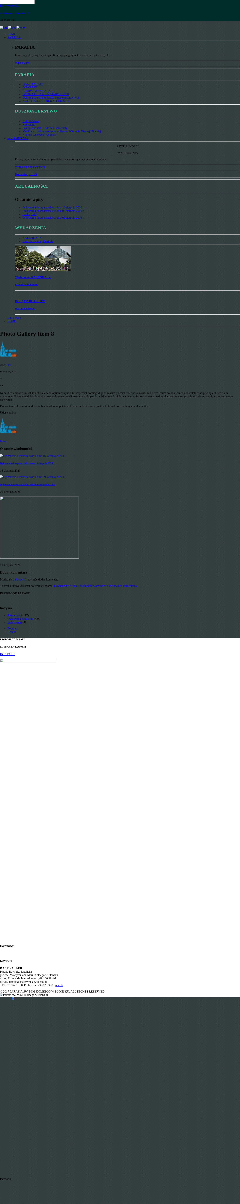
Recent (12, 631)
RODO (12, 321)
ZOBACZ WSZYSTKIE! (30, 167)
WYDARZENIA (18, 138)
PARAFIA (14, 37)
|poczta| (59, 985)
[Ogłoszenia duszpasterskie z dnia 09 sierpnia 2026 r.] (32, 477)
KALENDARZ (31, 237)
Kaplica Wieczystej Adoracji (39, 134)
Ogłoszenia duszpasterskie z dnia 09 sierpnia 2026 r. (53, 210)
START (12, 33)
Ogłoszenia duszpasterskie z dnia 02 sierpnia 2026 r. (53, 217)
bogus (8, 365)
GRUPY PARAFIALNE (37, 90)
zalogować (19, 579)
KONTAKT (7, 654)
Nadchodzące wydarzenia (37, 241)
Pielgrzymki (15, 622)
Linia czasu (14, 317)
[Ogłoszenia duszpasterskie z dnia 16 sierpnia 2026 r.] (32, 455)
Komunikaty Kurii (26, 174)
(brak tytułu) (29, 214)
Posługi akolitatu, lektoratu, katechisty (44, 128)
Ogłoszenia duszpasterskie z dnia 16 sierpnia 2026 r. (53, 207)
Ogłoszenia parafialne (20, 618)
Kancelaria (28, 124)
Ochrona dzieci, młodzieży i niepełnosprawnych (51, 97)
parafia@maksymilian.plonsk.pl (14, 13)
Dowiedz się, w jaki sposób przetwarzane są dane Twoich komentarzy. (96, 585)
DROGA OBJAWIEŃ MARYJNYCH (45, 94)
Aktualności (15, 615)
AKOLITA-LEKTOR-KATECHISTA (45, 101)
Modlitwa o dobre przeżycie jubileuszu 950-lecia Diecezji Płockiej (61, 131)
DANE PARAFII (33, 84)
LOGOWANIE (9, 5)
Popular (12, 628)
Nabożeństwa (30, 121)
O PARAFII (22, 63)
